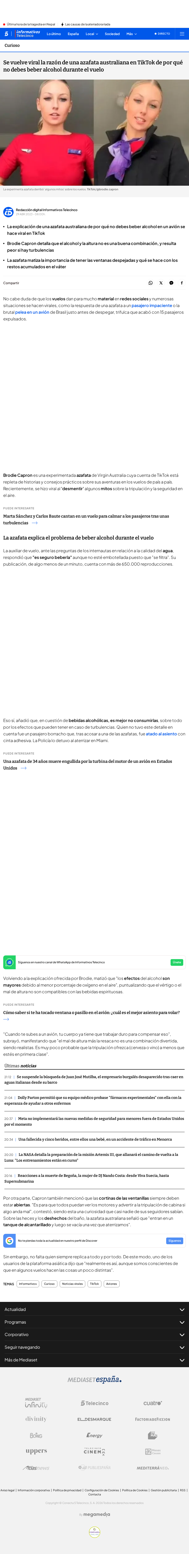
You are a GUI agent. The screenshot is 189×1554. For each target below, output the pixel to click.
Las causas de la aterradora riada (87, 24)
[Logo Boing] (36, 1435)
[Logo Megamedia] (97, 1514)
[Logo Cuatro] (153, 1403)
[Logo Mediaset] (94, 1382)
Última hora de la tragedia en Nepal (31, 24)
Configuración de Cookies (102, 1490)
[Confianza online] (94, 1536)
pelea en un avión (32, 312)
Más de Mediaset (21, 1359)
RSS (183, 1490)
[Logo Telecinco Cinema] (94, 1451)
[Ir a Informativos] (27, 33)
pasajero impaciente (152, 305)
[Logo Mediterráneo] (153, 1468)
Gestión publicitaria (164, 1490)
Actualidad (15, 1309)
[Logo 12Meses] (153, 1452)
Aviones (111, 1284)
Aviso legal (7, 1490)
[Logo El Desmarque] (94, 1419)
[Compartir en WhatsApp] (151, 283)
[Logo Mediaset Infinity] (36, 1403)
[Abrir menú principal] (182, 33)
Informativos (28, 1284)
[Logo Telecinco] (94, 1403)
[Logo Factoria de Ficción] (152, 1419)
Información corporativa (34, 1490)
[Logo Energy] (94, 1435)
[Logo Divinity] (36, 1419)
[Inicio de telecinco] (6, 33)
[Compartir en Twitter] (161, 283)
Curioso (12, 45)
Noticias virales (72, 1284)
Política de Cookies (135, 1490)
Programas (15, 1321)
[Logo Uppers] (36, 1451)
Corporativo (17, 1334)
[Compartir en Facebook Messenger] (171, 283)
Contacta (94, 1494)
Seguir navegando (22, 1347)
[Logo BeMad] (153, 1435)
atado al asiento (161, 733)
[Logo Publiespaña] (94, 1467)
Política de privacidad (67, 1490)
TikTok (94, 1284)
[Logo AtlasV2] (36, 1468)
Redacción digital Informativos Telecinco (46, 209)
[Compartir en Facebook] (182, 283)
